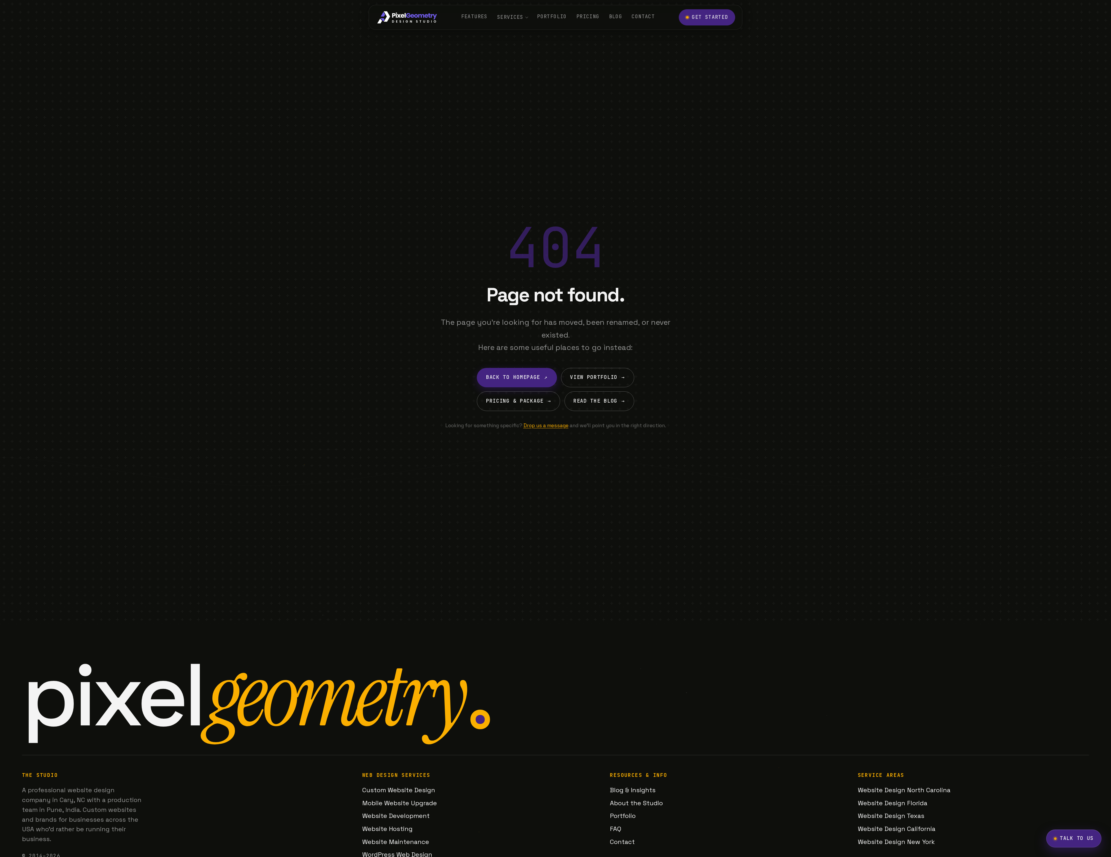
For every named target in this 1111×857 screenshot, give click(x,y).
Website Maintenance (395, 842)
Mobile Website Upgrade (399, 803)
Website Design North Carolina (904, 790)
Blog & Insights (633, 790)
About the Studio (636, 803)
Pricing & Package (518, 401)
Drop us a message (546, 425)
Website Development (396, 816)
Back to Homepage (517, 377)
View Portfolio (597, 377)
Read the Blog (599, 401)
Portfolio (551, 16)
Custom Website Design (398, 790)
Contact (643, 16)
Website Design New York (896, 842)
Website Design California (896, 829)
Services (510, 17)
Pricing (587, 16)
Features (474, 16)
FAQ (615, 829)
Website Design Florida (892, 803)
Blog (615, 16)
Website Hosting (387, 829)
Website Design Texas (891, 816)
